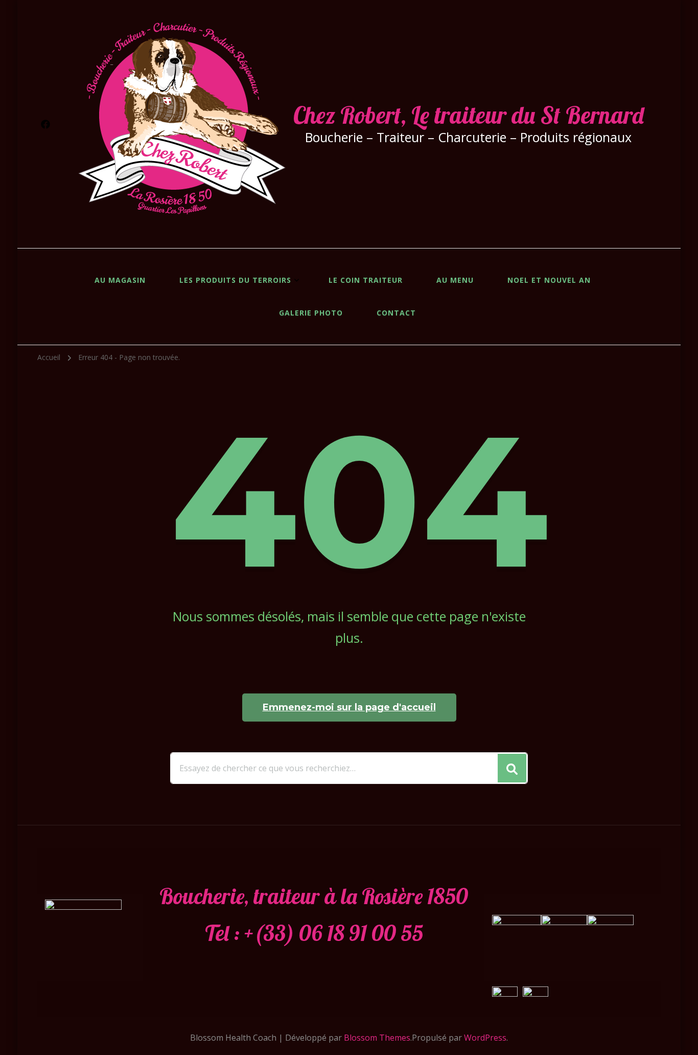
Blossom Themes (377, 1037)
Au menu (455, 280)
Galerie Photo (311, 313)
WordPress (485, 1037)
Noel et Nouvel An (549, 280)
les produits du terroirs (235, 280)
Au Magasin (120, 280)
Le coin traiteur (366, 280)
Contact (396, 313)
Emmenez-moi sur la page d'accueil (349, 707)
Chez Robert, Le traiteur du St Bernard (468, 115)
